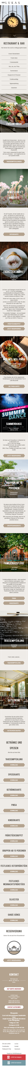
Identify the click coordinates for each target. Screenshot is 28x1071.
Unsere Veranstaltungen (23, 2)
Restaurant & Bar (6, 1049)
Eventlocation (5, 1046)
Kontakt (16, 1046)
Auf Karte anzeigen (14, 989)
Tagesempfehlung (14, 663)
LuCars (16, 1043)
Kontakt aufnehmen (14, 1007)
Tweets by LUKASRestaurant (14, 1053)
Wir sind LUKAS (6, 1043)
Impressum (17, 1049)
